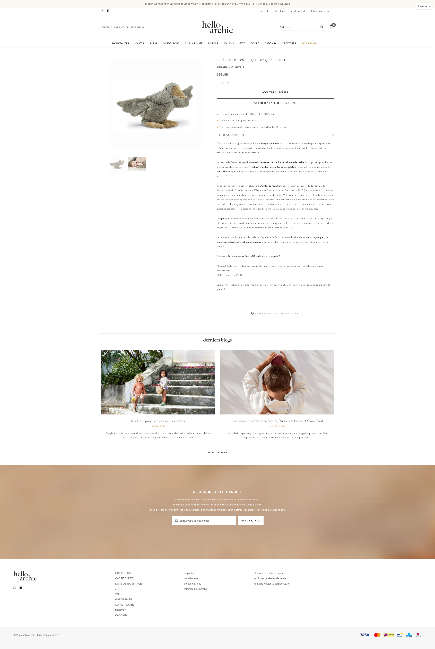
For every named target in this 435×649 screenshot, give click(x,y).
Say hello (264, 11)
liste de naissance (320, 11)
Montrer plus (217, 452)
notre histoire (121, 27)
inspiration (106, 27)
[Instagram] (103, 11)
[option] (156, 104)
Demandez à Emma (289, 313)
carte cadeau (137, 27)
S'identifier (279, 11)
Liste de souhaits (298, 11)
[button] (424, 6)
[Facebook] (109, 11)
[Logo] (217, 27)
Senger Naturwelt (230, 67)
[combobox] (297, 26)
